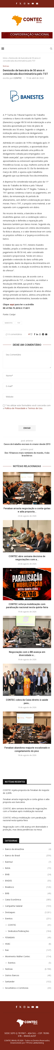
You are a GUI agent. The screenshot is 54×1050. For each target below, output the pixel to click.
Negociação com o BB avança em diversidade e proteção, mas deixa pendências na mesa (25, 828)
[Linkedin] (28, 3)
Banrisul (28, 861)
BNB (28, 874)
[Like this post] (31, 334)
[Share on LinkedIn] (37, 334)
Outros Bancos (28, 975)
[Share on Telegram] (43, 334)
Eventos (28, 918)
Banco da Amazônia (28, 849)
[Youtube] (33, 3)
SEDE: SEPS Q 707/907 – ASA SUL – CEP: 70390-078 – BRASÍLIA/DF (27, 1034)
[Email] (37, 3)
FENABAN (28, 937)
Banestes (8, 323)
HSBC (28, 943)
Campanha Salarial (28, 906)
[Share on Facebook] (34, 334)
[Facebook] (16, 3)
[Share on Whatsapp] (40, 334)
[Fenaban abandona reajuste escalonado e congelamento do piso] (27, 728)
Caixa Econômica (28, 899)
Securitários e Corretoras (28, 988)
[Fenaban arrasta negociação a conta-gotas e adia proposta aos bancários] (27, 488)
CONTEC (18, 78)
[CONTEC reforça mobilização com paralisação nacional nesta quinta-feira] (27, 584)
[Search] (51, 48)
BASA (28, 868)
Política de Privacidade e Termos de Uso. (24, 408)
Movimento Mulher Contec (28, 956)
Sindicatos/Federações (29, 931)
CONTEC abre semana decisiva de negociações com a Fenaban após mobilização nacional (25, 810)
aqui (12, 304)
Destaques (28, 912)
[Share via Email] (46, 334)
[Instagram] (24, 3)
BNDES (28, 880)
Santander (28, 981)
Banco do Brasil (28, 855)
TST (18, 323)
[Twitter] (20, 3)
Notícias (28, 969)
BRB (28, 893)
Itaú (28, 950)
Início (5, 58)
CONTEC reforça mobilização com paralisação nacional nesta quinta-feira (24, 819)
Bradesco (28, 887)
